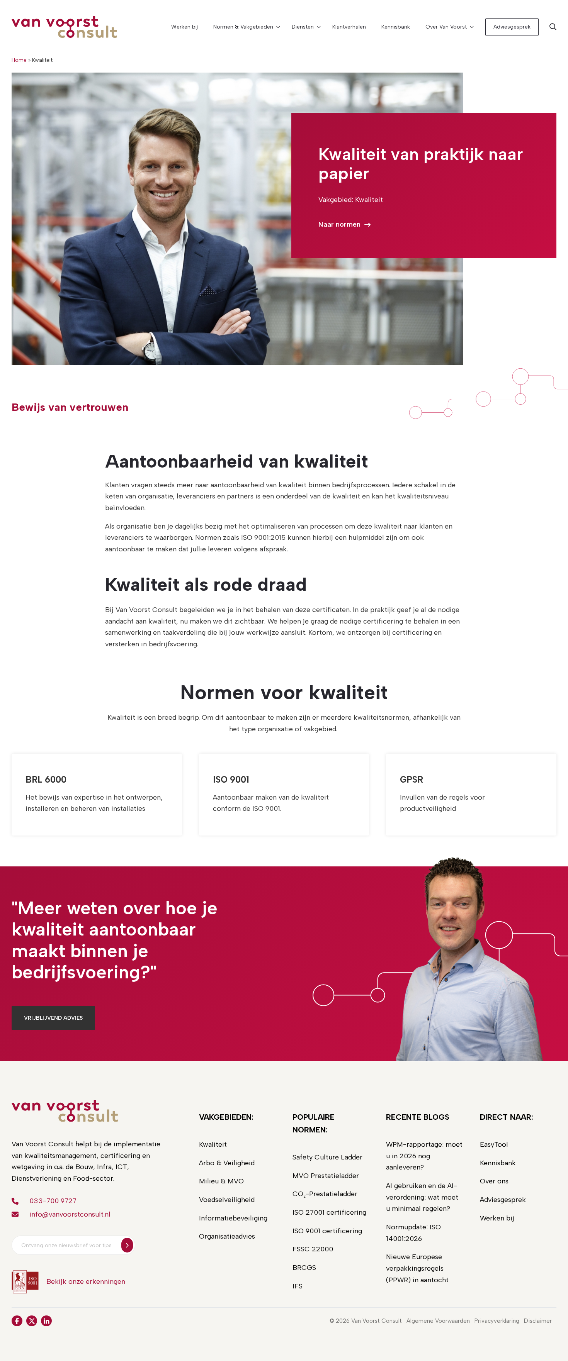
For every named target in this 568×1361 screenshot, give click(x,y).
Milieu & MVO (221, 1181)
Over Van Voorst (446, 27)
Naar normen (339, 224)
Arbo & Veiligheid (227, 1163)
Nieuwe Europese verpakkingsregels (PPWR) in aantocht (417, 1268)
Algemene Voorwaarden (438, 1320)
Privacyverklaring (496, 1320)
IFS (298, 1286)
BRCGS (304, 1267)
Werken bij (184, 27)
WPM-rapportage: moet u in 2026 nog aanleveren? (424, 1155)
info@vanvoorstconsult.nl (70, 1214)
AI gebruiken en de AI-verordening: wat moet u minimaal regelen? (422, 1197)
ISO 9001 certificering (327, 1231)
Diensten (303, 27)
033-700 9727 (53, 1201)
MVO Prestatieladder (326, 1175)
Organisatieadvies (227, 1236)
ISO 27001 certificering (329, 1212)
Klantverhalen (349, 27)
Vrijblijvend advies (53, 1018)
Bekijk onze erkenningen (85, 1281)
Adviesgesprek (512, 27)
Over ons (494, 1181)
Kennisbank (395, 27)
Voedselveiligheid (227, 1199)
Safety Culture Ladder (327, 1157)
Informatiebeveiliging (233, 1218)
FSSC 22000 (313, 1249)
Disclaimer (538, 1320)
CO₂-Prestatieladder (325, 1194)
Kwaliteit (213, 1144)
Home (19, 60)
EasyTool (494, 1144)
